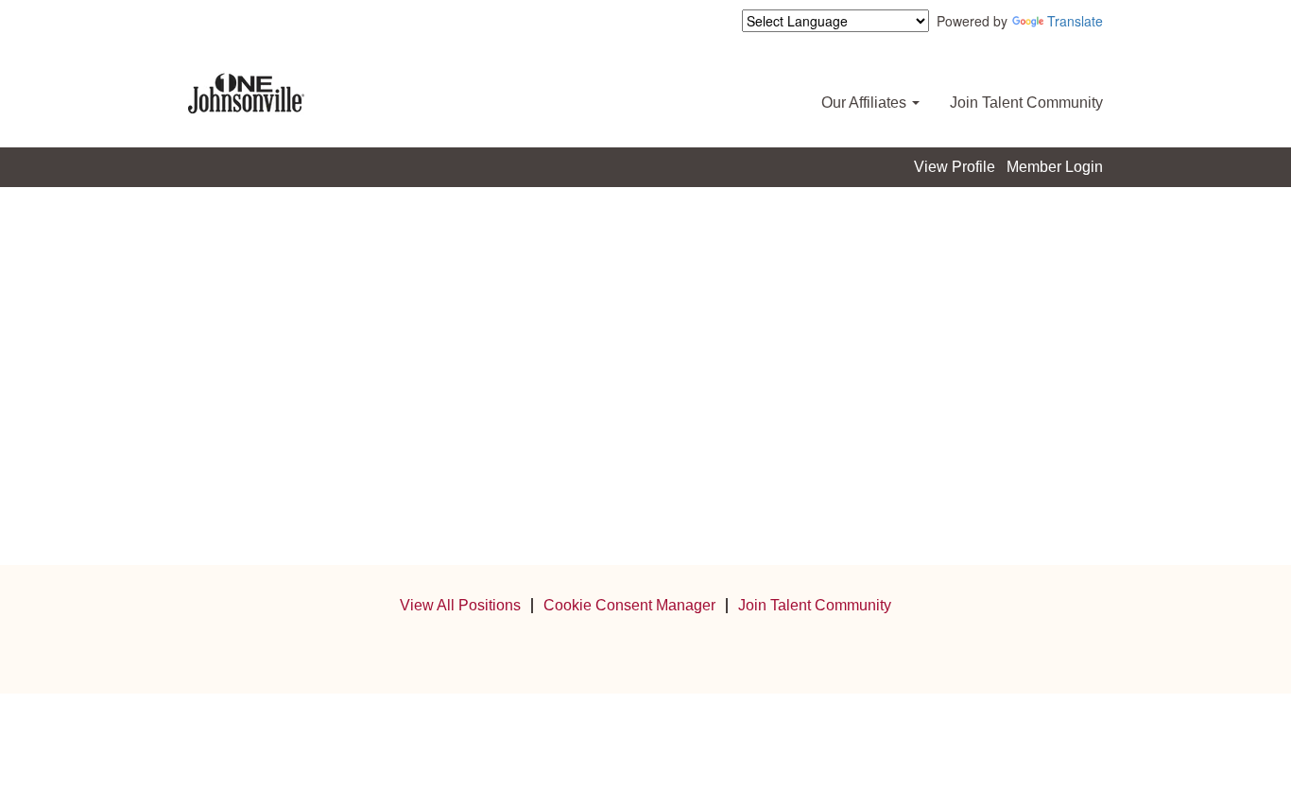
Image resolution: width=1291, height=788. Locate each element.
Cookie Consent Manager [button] (629, 605)
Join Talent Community (1026, 102)
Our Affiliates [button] (865, 102)
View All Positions (460, 605)
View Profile (954, 167)
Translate (1075, 20)
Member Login (1055, 167)
